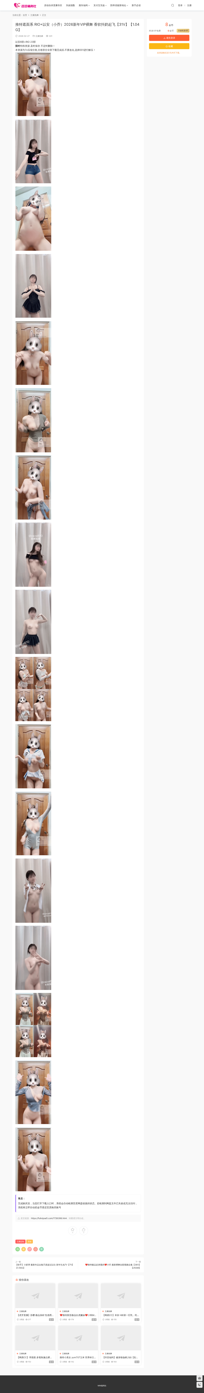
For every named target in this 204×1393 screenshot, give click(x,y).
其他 (29, 1241)
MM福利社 (102, 1385)
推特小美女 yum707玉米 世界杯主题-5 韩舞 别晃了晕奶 (77, 1357)
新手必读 (136, 5)
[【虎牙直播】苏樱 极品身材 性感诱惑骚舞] (35, 1295)
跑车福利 (83, 5)
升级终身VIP (183, 30)
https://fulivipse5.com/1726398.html (49, 1218)
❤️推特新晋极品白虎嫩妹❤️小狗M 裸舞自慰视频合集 (77, 1315)
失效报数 (70, 5)
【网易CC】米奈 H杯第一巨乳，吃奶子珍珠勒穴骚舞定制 (119, 1315)
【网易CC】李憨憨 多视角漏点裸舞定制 (34, 1357)
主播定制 (20, 1241)
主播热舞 (39, 36)
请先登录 (170, 37)
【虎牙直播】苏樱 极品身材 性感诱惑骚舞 (34, 1315)
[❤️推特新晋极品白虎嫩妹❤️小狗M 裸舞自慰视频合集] (78, 1295)
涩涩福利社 (25, 5)
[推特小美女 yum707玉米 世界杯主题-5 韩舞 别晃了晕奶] (78, 1338)
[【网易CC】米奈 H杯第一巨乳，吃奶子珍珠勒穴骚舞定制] (121, 1295)
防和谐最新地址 (118, 5)
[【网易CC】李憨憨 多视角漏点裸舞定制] (35, 1338)
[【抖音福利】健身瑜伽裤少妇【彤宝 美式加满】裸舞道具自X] (121, 1338)
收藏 (170, 46)
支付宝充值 (99, 5)
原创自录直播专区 (53, 5)
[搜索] (172, 5)
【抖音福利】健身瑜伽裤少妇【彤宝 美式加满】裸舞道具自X (120, 1357)
